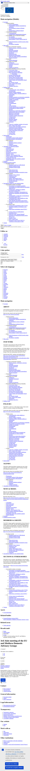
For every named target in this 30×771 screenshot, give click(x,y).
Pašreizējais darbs (13, 54)
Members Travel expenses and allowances (12, 716)
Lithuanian (5, 287)
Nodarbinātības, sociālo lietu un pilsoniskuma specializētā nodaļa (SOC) (19, 196)
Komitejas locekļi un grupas (9, 162)
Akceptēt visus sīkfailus (12, 763)
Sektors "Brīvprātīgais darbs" (15, 178)
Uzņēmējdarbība (12, 103)
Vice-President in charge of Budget (16, 28)
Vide (10, 104)
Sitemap (5, 724)
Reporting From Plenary (11, 152)
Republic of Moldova (5, 665)
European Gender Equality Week (16, 129)
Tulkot (3, 680)
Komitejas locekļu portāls (14, 167)
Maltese (5, 289)
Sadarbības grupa (13, 213)
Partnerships (11, 84)
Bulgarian (5, 269)
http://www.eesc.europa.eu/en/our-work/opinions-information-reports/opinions (14, 356)
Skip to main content (5, 1)
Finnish (5, 279)
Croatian (5, 283)
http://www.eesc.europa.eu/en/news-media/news (14, 497)
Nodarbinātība (12, 100)
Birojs (10, 29)
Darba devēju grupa (13, 169)
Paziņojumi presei (10, 149)
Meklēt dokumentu (13, 60)
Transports (11, 121)
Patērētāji (11, 96)
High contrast (3, 247)
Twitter (5, 237)
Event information (7, 612)
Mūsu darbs (6, 45)
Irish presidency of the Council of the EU (18, 39)
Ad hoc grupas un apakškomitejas (16, 211)
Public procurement (7, 733)
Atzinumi (11, 49)
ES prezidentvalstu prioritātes (15, 38)
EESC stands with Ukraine (15, 83)
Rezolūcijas (11, 52)
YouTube (5, 244)
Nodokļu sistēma (12, 120)
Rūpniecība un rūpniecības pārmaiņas (17, 110)
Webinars (11, 141)
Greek (4, 274)
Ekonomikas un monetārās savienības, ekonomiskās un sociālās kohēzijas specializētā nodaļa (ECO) (19, 187)
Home (4, 631)
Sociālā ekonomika (13, 181)
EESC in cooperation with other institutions (12, 740)
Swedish (5, 298)
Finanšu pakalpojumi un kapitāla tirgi (17, 107)
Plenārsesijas (9, 136)
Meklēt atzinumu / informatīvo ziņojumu (18, 48)
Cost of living (12, 133)
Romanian (5, 294)
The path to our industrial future (16, 78)
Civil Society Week (13, 70)
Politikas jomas (6, 87)
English (5, 275)
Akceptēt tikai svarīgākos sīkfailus (14, 767)
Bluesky (5, 239)
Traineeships (6, 732)
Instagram (6, 235)
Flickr (5, 240)
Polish (4, 291)
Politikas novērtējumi (13, 67)
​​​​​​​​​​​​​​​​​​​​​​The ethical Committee (14, 44)
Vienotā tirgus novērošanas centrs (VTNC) (18, 205)
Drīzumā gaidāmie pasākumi (15, 142)
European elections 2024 (14, 71)
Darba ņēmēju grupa (13, 171)
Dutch (4, 290)
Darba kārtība (6, 135)
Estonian (5, 278)
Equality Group (12, 217)
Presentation (14, 73)
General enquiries (7, 691)
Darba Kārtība (6, 632)
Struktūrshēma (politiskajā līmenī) (16, 30)
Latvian (5, 288)
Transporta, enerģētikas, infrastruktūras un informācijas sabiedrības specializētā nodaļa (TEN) (18, 193)
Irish (4, 282)
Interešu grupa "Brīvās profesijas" (16, 179)
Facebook (6, 236)
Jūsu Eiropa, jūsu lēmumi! (14, 76)
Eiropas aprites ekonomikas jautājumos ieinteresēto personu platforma (17, 127)
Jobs (4, 731)
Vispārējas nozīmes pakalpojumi (16, 115)
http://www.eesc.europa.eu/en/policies (11, 411)
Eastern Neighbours (5, 667)
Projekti (10, 66)
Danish (4, 272)
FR (4, 655)
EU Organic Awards (13, 82)
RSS (4, 725)
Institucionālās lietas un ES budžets (16, 112)
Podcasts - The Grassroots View (13, 155)
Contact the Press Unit (11, 157)
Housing (11, 109)
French (4, 280)
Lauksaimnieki (12, 177)
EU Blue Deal (12, 131)
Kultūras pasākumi (13, 145)
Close (15, 259)
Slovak (4, 295)
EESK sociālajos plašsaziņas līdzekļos (14, 156)
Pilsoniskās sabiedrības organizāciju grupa (18, 172)
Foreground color (4, 254)
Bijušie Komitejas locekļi (14, 166)
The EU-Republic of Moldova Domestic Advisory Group (16, 619)
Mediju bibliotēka (10, 160)
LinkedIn (6, 234)
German (5, 273)
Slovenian (5, 296)
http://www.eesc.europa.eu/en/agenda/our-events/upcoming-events (12, 473)
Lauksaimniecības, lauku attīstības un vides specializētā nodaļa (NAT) (18, 199)
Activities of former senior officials (11, 717)
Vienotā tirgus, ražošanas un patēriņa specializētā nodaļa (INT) (17, 190)
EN (4, 653)
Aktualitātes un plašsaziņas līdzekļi (11, 146)
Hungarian (5, 284)
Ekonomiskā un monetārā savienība (17, 98)
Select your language (5, 261)
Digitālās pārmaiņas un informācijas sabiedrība (19, 97)
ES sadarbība (12, 36)
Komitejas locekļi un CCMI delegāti (17, 165)
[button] (4, 682)
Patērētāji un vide (13, 176)
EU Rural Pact (12, 134)
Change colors (4, 253)
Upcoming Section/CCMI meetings (14, 139)
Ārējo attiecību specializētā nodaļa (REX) (18, 200)
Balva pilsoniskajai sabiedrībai (15, 72)
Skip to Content (7, 225)
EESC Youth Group (13, 219)
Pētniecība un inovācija (14, 114)
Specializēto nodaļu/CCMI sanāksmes (14, 137)
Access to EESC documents (9, 713)
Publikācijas (11, 62)
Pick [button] (23, 254)
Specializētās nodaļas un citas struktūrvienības (13, 183)
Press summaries (9, 150)
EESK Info (8, 151)
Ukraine (5, 222)
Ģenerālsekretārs (12, 33)
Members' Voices (10, 153)
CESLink (5, 743)
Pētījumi (11, 65)
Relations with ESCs (13, 86)
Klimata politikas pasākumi (15, 92)
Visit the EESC (6, 690)
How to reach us (7, 688)
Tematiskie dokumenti (14, 64)
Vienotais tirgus (12, 116)
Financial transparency (8, 714)
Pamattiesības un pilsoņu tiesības (16, 108)
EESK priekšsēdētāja (13, 24)
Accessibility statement (8, 718)
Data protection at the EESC (9, 705)
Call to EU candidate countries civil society (18, 124)
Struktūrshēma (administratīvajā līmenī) (17, 34)
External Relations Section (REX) (10, 618)
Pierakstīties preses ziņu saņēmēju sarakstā (15, 158)
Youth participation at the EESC (16, 130)
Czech (4, 271)
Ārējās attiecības (12, 105)
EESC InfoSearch (7, 699)
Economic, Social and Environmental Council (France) (15, 744)
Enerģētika (11, 102)
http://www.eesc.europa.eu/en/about (11, 314)
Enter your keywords (5, 226)
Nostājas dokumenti (13, 51)
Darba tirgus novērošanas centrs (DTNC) (18, 209)
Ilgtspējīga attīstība (13, 119)
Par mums (5, 22)
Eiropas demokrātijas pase (14, 75)
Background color (5, 257)
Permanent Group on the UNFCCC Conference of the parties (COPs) (17, 221)
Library (5, 698)
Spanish (5, 277)
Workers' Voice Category (14, 174)
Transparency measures (8, 712)
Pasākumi (11, 144)
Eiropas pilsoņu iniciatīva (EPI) (16, 77)
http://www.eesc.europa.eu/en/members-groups (13, 531)
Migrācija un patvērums (14, 113)
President (5, 161)
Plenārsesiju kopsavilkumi (14, 55)
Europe (2, 668)
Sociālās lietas (12, 118)
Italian (4, 285)
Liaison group (6, 742)
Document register (7, 697)
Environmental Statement (8, 706)
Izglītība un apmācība (13, 99)
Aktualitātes (8, 147)
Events (4, 635)
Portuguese (5, 293)
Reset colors (10, 259)
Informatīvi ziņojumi (13, 50)
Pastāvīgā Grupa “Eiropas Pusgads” (17, 214)
